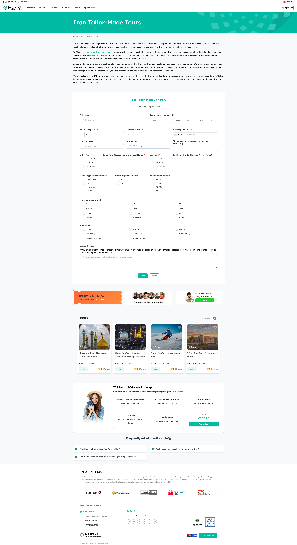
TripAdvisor (288, 8)
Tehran (89, 204)
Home (75, 36)
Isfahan (136, 204)
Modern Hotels (139, 238)
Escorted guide (92, 234)
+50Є (158, 191)
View (83, 369)
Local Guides (138, 234)
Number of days (135, 130)
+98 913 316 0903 (91, 525)
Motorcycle (90, 187)
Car (87, 183)
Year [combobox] (201, 120)
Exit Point (155, 155)
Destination (67, 8)
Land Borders (91, 159)
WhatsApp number (182, 130)
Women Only (184, 234)
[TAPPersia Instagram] (129, 521)
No (122, 183)
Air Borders (90, 162)
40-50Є (159, 187)
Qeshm (182, 213)
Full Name (85, 115)
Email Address (87, 141)
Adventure (137, 229)
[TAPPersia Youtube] (134, 521)
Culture (89, 229)
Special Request (87, 246)
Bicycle (89, 191)
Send (143, 276)
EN (288, 2)
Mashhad (136, 213)
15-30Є (159, 179)
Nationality (132, 141)
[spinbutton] (101, 134)
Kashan (89, 208)
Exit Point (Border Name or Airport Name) (193, 155)
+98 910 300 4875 (92, 521)
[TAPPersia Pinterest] (155, 521)
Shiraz (181, 204)
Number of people (89, 130)
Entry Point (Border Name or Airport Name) (124, 155)
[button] (164, 120)
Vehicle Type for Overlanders (93, 175)
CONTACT (204, 300)
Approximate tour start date (163, 115)
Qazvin (89, 218)
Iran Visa (31, 8)
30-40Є (159, 183)
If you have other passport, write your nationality (191, 142)
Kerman (89, 213)
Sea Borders (91, 166)
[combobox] (146, 146)
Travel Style (85, 225)
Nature (182, 229)
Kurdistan (137, 218)
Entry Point (86, 155)
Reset (154, 276)
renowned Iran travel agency (100, 52)
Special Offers (90, 8)
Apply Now (203, 424)
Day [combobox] (154, 120)
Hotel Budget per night (160, 175)
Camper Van (91, 179)
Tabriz (181, 208)
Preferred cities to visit (90, 200)
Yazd (135, 208)
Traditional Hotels (93, 238)
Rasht (181, 218)
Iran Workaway (208, 535)
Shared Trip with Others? (126, 175)
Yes (122, 179)
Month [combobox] (178, 120)
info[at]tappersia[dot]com (142, 516)
